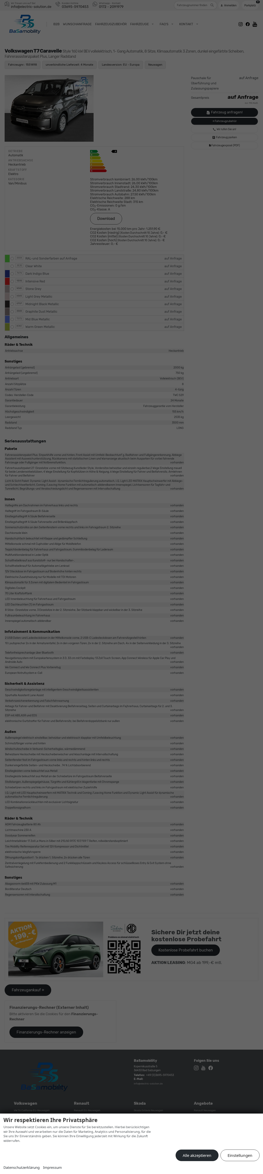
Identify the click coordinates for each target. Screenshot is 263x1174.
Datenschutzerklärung (21, 1167)
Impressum (52, 1167)
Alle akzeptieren (197, 1155)
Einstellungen (240, 1155)
